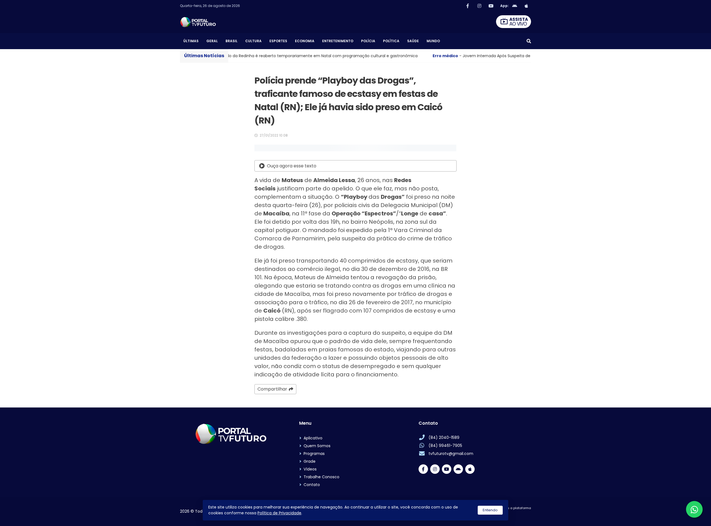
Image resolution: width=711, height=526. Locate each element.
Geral (212, 41)
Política (391, 41)
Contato (312, 484)
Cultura (253, 41)
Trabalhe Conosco (321, 477)
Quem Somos (317, 446)
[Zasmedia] (517, 515)
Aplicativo (313, 438)
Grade (310, 461)
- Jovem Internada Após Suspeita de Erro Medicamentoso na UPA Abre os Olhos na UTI (502, 56)
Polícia (368, 41)
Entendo (490, 510)
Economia (304, 41)
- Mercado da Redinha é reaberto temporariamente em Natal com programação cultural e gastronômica (274, 56)
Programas (314, 453)
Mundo (433, 41)
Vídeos (310, 469)
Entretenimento (337, 41)
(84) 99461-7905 (445, 445)
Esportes (278, 41)
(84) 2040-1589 (444, 437)
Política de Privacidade (279, 513)
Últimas (191, 41)
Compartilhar (272, 389)
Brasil (231, 41)
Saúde (413, 41)
